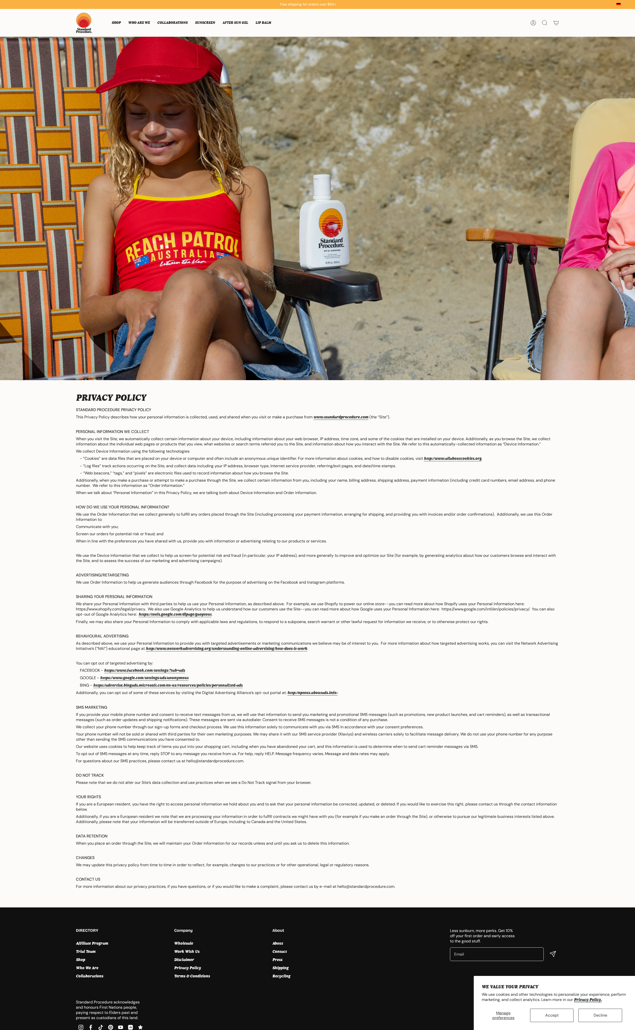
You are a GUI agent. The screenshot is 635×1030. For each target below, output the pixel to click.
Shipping (280, 967)
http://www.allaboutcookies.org (452, 458)
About (277, 943)
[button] (116, 23)
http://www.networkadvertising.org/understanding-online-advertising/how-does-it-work (226, 648)
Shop (80, 959)
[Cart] (556, 23)
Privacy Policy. (588, 999)
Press (277, 959)
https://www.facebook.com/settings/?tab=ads (144, 670)
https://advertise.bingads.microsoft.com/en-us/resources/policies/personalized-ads (168, 685)
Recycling (281, 976)
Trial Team (85, 951)
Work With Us (186, 951)
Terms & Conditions (192, 976)
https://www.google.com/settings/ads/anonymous (144, 677)
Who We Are (87, 967)
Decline (600, 1015)
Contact (279, 951)
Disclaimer (184, 959)
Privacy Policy (187, 967)
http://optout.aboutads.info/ (312, 692)
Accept (552, 1015)
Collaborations (89, 976)
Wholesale (183, 943)
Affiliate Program (92, 943)
